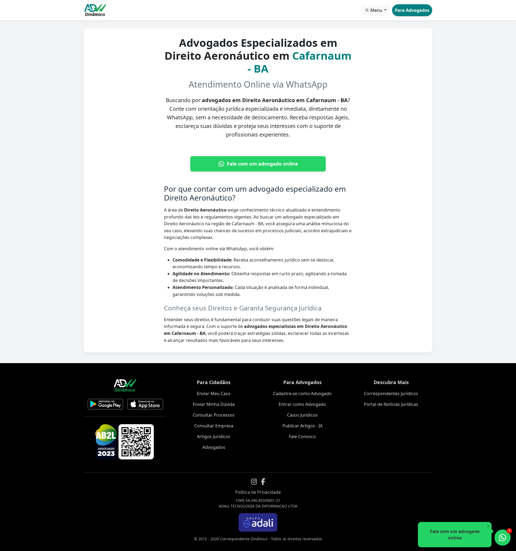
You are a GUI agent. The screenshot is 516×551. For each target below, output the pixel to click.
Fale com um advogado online (262, 163)
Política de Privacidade (258, 492)
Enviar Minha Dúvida (214, 404)
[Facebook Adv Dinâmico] (263, 482)
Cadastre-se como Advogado (302, 393)
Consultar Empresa (213, 426)
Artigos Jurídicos (213, 436)
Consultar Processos (214, 415)
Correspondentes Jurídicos (391, 393)
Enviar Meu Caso (214, 393)
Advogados (213, 447)
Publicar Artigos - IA (302, 426)
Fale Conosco (302, 436)
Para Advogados (412, 10)
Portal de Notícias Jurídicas (391, 404)
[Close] (488, 526)
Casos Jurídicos (302, 415)
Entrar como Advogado (302, 404)
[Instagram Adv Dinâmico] (254, 482)
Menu (376, 10)
